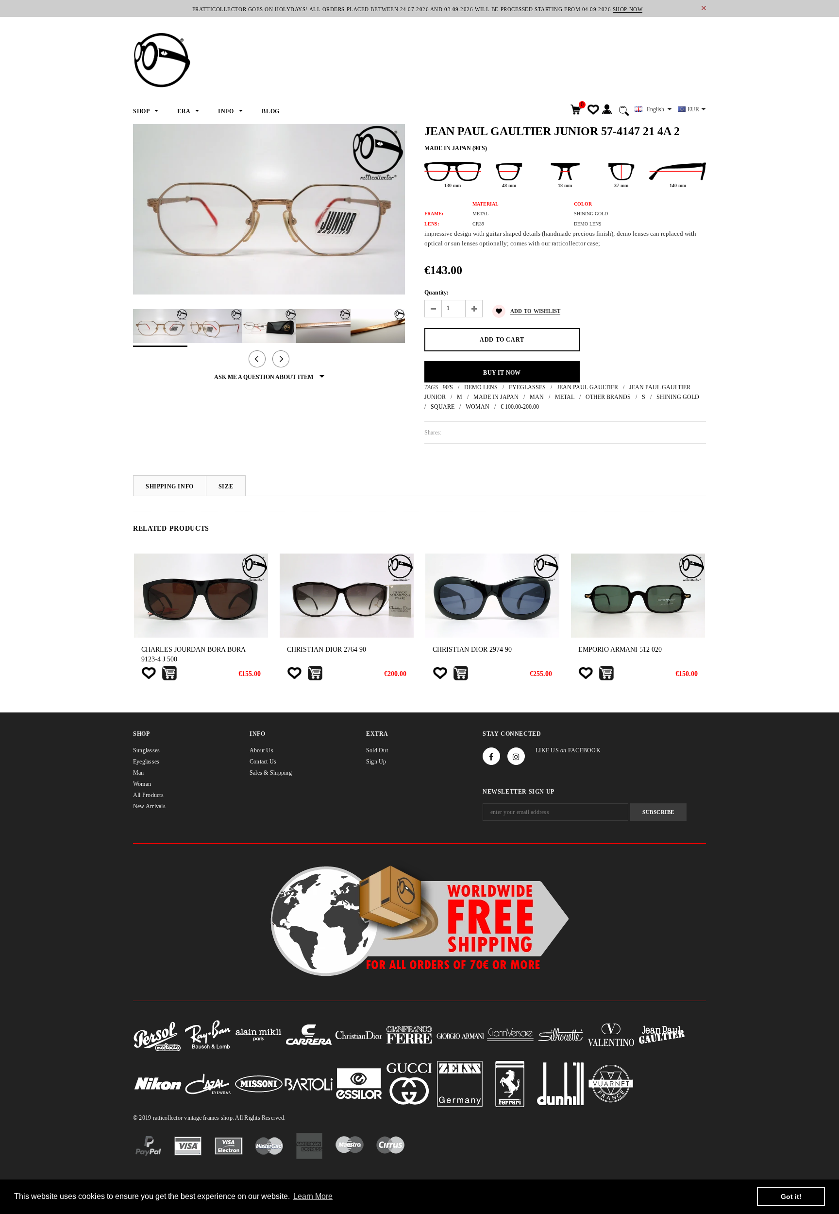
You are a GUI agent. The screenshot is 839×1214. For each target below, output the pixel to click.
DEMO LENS (481, 387)
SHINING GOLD (677, 397)
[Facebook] (491, 756)
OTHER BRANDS (608, 397)
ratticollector (168, 1117)
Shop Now (627, 9)
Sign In (607, 110)
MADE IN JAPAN (496, 397)
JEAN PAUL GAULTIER (587, 387)
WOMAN (477, 406)
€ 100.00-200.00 (520, 406)
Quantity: (436, 292)
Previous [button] (257, 358)
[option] (269, 209)
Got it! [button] (791, 1196)
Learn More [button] (313, 1196)
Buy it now (501, 372)
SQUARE (442, 406)
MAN (537, 397)
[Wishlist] (148, 673)
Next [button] (280, 358)
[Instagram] (516, 756)
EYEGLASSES (527, 387)
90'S (448, 387)
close (704, 8)
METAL (564, 397)
